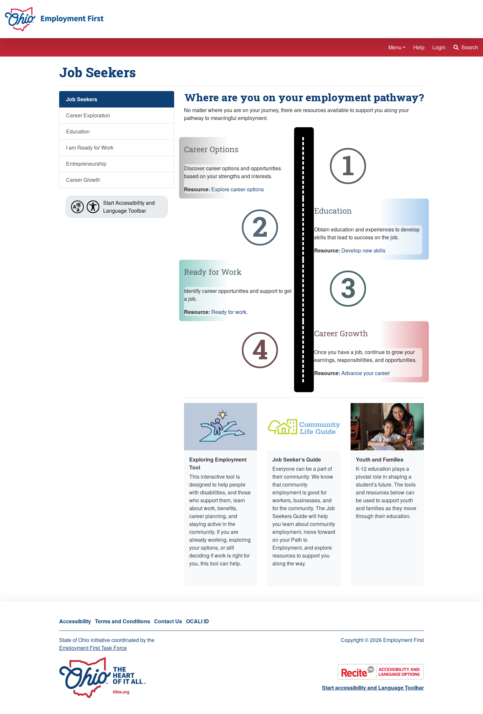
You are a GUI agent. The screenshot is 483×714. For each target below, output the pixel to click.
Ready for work (228, 312)
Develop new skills (363, 250)
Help (419, 47)
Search (469, 47)
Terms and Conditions (122, 621)
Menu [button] (395, 47)
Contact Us (168, 621)
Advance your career (365, 373)
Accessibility (75, 621)
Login (439, 47)
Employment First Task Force (93, 648)
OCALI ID (197, 621)
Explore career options (237, 189)
